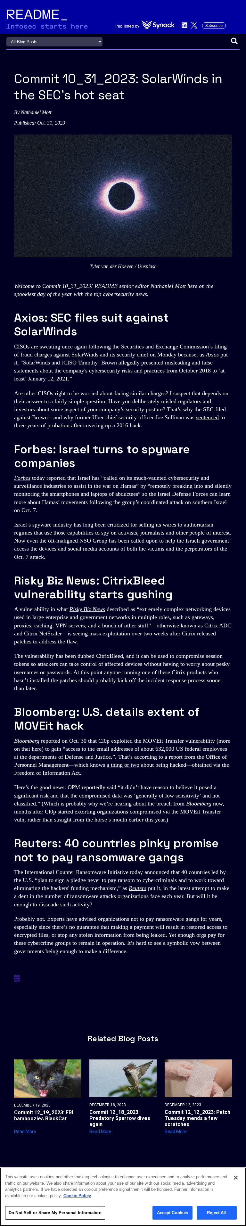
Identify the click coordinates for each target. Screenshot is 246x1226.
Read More (25, 1131)
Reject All (216, 1212)
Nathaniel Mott (36, 112)
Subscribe (214, 25)
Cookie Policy (77, 1195)
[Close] (236, 1178)
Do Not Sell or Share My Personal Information (55, 1212)
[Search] (234, 41)
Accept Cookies (172, 1212)
